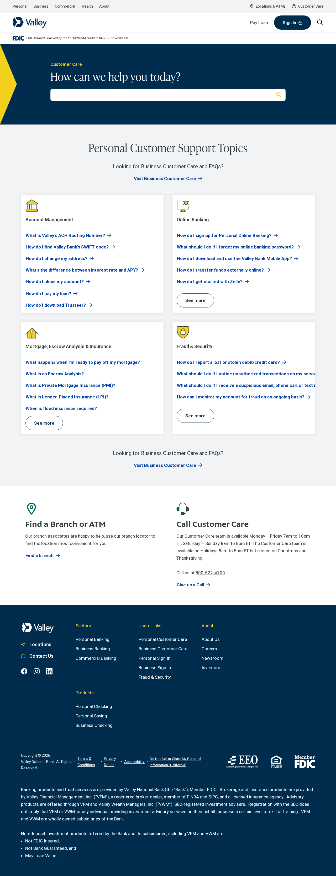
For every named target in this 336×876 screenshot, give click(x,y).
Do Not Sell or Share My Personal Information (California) (175, 761)
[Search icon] (320, 22)
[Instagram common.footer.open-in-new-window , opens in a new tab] (37, 671)
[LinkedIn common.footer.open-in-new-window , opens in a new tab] (49, 671)
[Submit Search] (279, 95)
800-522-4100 (210, 572)
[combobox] (162, 95)
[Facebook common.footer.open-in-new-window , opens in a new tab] (24, 671)
